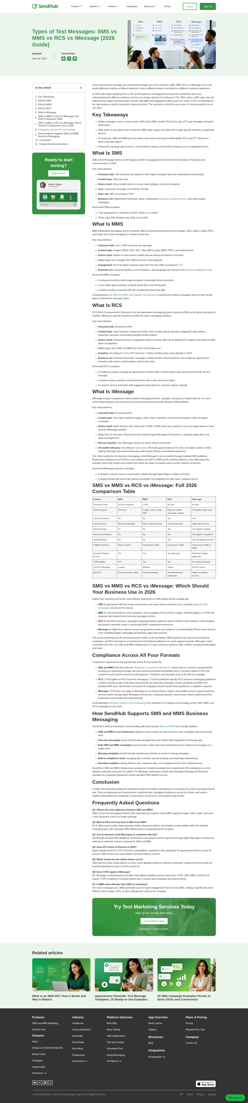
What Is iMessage (47, 112)
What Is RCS (44, 108)
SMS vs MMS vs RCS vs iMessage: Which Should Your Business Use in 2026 (59, 124)
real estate (206, 270)
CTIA (180, 265)
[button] (63, 59)
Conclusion (45, 140)
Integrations (132, 6)
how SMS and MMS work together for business (131, 295)
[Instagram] (50, 1082)
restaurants (191, 270)
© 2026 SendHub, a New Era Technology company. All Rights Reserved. (69, 1094)
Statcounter (140, 448)
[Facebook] (34, 1082)
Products (75, 6)
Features (112, 6)
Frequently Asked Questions (53, 144)
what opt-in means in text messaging (126, 703)
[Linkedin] (45, 1082)
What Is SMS (44, 100)
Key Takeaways (46, 97)
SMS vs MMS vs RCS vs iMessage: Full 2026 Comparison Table (58, 117)
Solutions (94, 6)
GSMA (125, 353)
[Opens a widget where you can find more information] (235, 1098)
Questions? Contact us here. (154, 929)
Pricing (167, 6)
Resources (149, 6)
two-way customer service (173, 199)
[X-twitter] (39, 1082)
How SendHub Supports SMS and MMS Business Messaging (58, 134)
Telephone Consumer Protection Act (152, 667)
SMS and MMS (167, 726)
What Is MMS (45, 104)
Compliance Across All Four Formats (56, 129)
